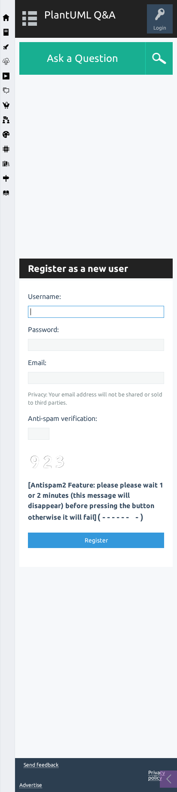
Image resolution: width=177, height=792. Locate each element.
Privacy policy (156, 775)
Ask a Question (82, 58)
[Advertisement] (88, 163)
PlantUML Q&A (80, 15)
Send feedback (41, 765)
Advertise (30, 785)
